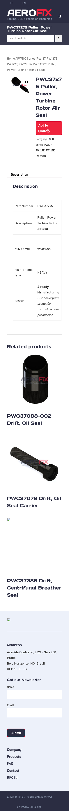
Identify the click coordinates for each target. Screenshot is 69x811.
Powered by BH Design (29, 806)
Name (10, 686)
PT (11, 3)
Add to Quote (43, 128)
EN (24, 3)
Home (11, 58)
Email (10, 705)
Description (19, 174)
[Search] (58, 38)
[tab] (34, 174)
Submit (16, 733)
